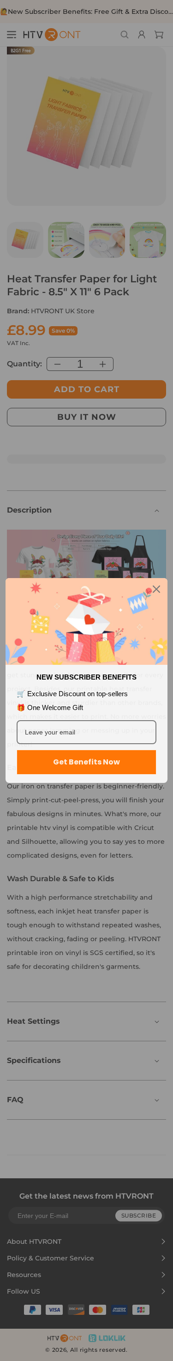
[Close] (156, 589)
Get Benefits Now (86, 762)
